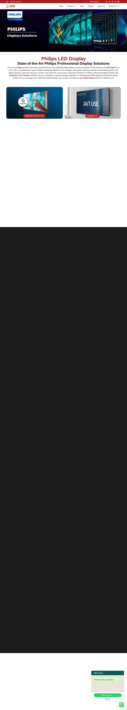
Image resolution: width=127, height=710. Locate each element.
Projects (91, 6)
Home (61, 6)
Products (70, 6)
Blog (82, 6)
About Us (101, 6)
